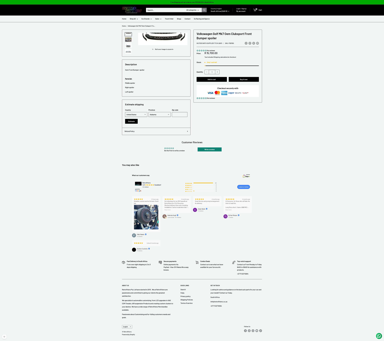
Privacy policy (185, 296)
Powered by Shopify (128, 334)
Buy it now (244, 79)
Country (128, 110)
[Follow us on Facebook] (245, 330)
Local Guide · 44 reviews (174, 217)
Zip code (175, 110)
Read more (167, 210)
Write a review (209, 149)
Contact (187, 19)
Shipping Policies (186, 300)
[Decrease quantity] (207, 72)
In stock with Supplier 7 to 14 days (209, 43)
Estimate (131, 121)
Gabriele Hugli (172, 215)
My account (241, 11)
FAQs (182, 293)
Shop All (133, 19)
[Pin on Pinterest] (249, 43)
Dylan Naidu (201, 209)
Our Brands (145, 19)
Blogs (179, 19)
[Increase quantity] (217, 72)
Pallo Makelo (140, 234)
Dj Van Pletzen (232, 215)
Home (124, 19)
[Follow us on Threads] (249, 330)
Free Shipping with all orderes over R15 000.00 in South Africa (192, 2)
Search (183, 289)
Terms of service (186, 303)
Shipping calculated (221, 57)
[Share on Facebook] (246, 43)
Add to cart (212, 79)
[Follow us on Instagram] (253, 330)
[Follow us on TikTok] (260, 330)
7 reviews (139, 251)
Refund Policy (129, 131)
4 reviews (200, 211)
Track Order (169, 19)
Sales (157, 19)
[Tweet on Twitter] (253, 43)
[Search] (204, 10)
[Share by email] (257, 43)
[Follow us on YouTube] (256, 330)
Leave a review (243, 187)
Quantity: (200, 72)
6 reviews (139, 236)
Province (151, 110)
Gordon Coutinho (142, 249)
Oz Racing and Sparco (202, 19)
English (125, 327)
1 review (230, 217)
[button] (202, 51)
